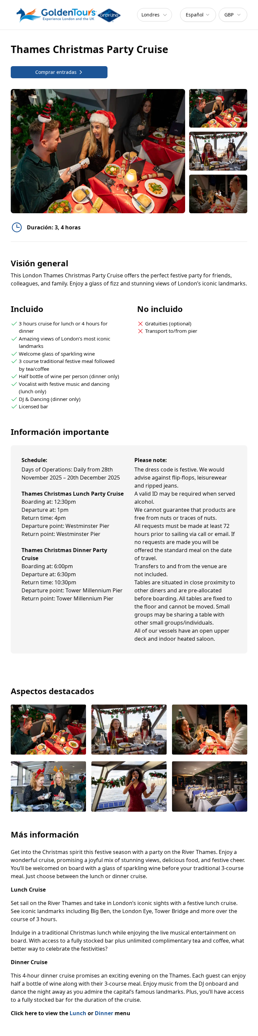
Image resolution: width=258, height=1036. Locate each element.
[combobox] (198, 15)
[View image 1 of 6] (218, 108)
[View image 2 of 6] (218, 151)
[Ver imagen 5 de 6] (129, 787)
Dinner (104, 1013)
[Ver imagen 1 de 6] (48, 730)
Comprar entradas (56, 72)
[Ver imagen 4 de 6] (48, 787)
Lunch (78, 1013)
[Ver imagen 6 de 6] (209, 787)
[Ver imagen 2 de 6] (129, 730)
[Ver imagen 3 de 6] (209, 730)
